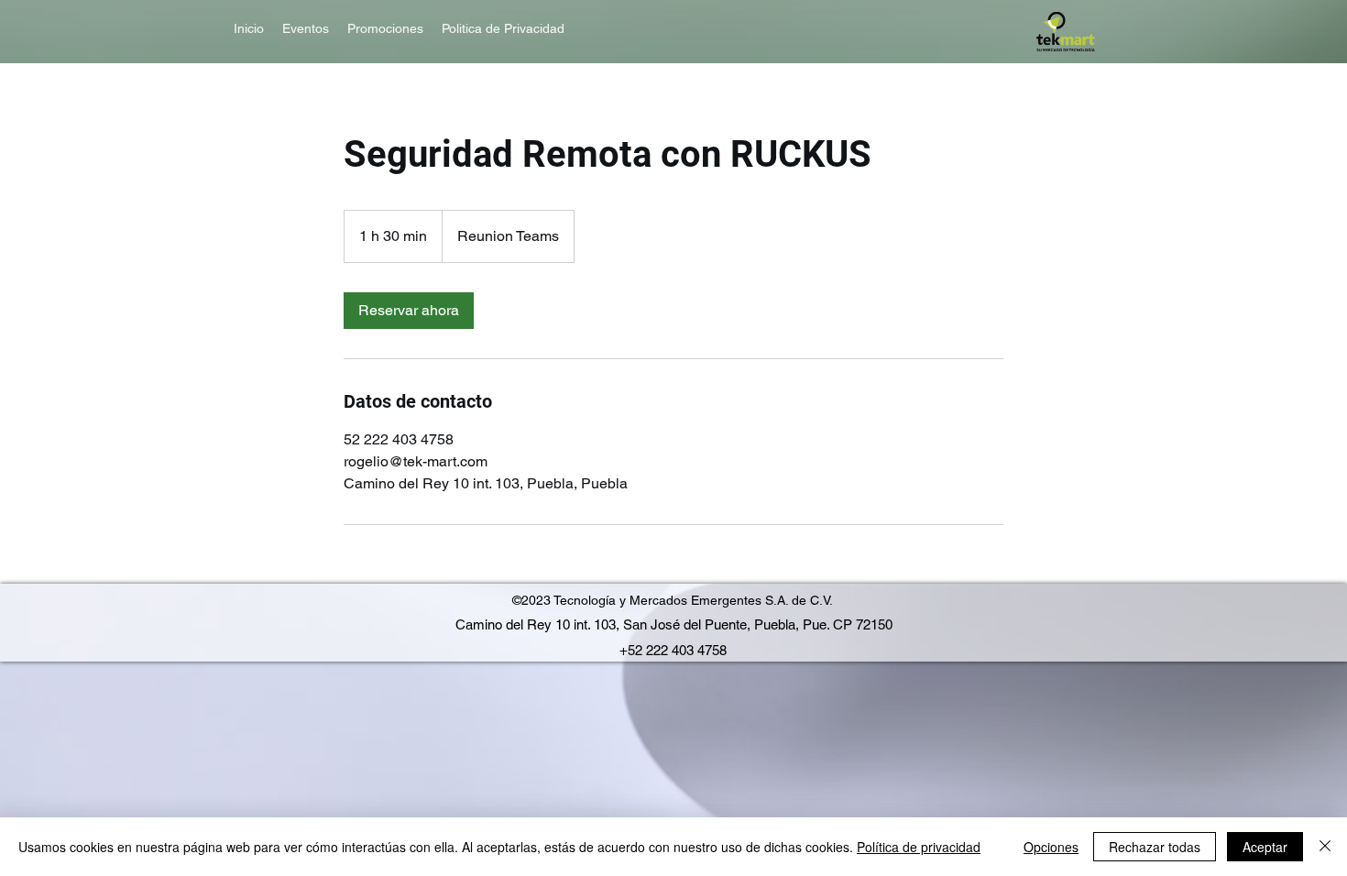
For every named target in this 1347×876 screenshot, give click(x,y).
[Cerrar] (1325, 846)
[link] (409, 310)
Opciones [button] (1051, 847)
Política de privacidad (918, 847)
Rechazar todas (1154, 847)
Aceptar (1265, 847)
